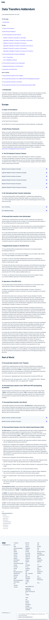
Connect (15, 556)
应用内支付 (27, 558)
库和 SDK (27, 606)
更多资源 (39, 561)
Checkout (16, 553)
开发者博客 (27, 609)
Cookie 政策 (5, 528)
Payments (16, 575)
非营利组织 (27, 578)
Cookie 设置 (39, 560)
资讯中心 (39, 569)
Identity (15, 565)
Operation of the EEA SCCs (10, 69)
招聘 (38, 568)
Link (15, 570)
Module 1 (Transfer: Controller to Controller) (14, 37)
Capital (15, 551)
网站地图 (39, 558)
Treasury (16, 587)
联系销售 (39, 573)
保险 (26, 575)
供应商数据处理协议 (7, 521)
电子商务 (27, 551)
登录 (38, 582)
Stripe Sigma (16, 582)
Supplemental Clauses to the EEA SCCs (13, 66)
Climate (15, 555)
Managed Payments (18, 571)
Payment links (17, 573)
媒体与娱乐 (27, 576)
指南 (38, 544)
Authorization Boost (18, 548)
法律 (3, 511)
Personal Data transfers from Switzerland (14, 63)
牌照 (38, 556)
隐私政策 (5, 515)
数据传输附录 (5, 520)
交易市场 (27, 560)
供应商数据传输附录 (7, 523)
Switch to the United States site (25, 617)
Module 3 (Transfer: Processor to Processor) (15, 48)
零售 (26, 583)
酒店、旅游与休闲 (29, 573)
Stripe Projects (28, 608)
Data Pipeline (17, 560)
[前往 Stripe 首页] (3, 543)
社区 (38, 550)
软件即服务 (27, 565)
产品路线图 (39, 566)
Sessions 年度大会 (41, 551)
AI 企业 (26, 566)
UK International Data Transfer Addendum (14, 54)
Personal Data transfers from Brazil (12, 81)
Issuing (15, 568)
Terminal (16, 585)
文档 (26, 599)
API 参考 (27, 601)
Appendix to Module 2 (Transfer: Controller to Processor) (18, 45)
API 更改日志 (28, 604)
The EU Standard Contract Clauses (12, 34)
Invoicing (16, 566)
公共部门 (27, 582)
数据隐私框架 (5, 525)
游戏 (26, 571)
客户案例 (39, 546)
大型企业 (27, 544)
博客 (38, 548)
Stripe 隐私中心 (6, 516)
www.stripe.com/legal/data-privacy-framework (14, 148)
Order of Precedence (8, 28)
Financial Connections (18, 563)
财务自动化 (27, 555)
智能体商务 (27, 548)
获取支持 (39, 578)
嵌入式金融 (27, 553)
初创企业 (27, 546)
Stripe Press (40, 571)
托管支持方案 (40, 579)
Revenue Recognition (18, 580)
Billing (15, 550)
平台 (26, 563)
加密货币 (15, 558)
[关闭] (46, 613)
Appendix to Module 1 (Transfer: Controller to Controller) (17, 40)
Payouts (15, 576)
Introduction (6, 22)
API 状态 (27, 602)
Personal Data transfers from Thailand (13, 75)
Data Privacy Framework (9, 31)
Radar (15, 578)
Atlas (15, 546)
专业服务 (27, 580)
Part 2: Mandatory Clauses (10, 60)
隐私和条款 (39, 553)
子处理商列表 (5, 526)
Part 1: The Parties (8, 57)
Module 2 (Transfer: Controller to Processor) (14, 43)
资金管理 (27, 561)
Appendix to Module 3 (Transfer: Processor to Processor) (18, 51)
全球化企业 (27, 556)
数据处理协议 (5, 518)
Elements (16, 561)
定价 (14, 544)
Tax (14, 583)
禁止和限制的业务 (41, 555)
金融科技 (27, 570)
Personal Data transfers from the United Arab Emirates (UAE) (19, 85)
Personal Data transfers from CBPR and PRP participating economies (21, 78)
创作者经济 (27, 568)
